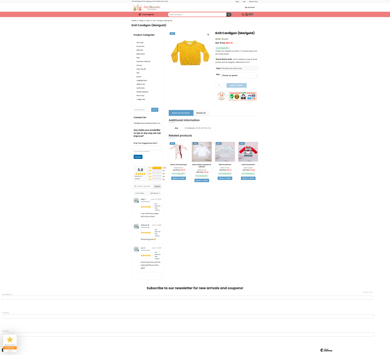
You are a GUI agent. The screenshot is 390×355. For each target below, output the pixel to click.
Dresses (139, 65)
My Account (250, 7)
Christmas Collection (143, 61)
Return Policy (253, 2)
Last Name (5, 331)
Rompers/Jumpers (142, 92)
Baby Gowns (140, 54)
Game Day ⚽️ (141, 69)
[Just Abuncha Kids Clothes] (153, 206)
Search (155, 110)
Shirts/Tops (140, 95)
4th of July (139, 42)
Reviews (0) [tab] (201, 113)
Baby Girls (139, 50)
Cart (244, 2)
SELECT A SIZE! (178, 178)
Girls (137, 73)
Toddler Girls (140, 99)
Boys (138, 58)
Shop (237, 2)
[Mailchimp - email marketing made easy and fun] (326, 352)
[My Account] (243, 14)
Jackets (138, 77)
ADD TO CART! (237, 85)
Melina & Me (140, 84)
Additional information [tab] (181, 113)
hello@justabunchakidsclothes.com (147, 123)
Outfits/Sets (140, 88)
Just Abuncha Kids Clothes (157, 207)
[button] (208, 35)
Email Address (7, 294)
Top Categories (148, 14)
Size (218, 74)
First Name (5, 313)
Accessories (140, 46)
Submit (138, 157)
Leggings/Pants (141, 80)
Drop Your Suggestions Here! (146, 143)
